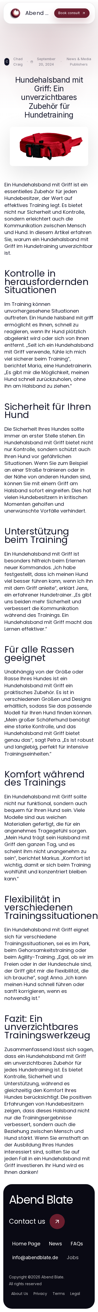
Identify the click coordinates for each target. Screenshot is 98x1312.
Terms (59, 1293)
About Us (19, 1293)
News (55, 1243)
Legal (75, 1293)
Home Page (26, 1243)
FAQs (77, 1243)
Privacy (40, 1293)
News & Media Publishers (79, 61)
